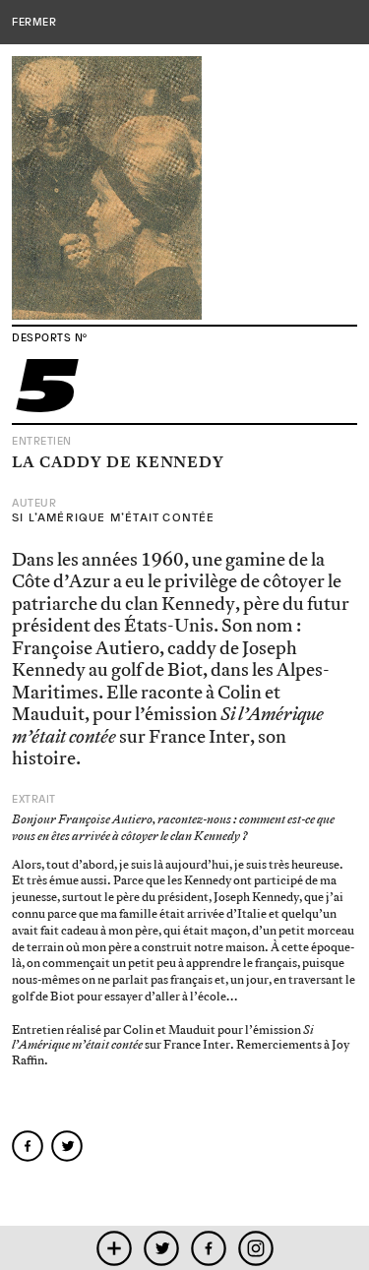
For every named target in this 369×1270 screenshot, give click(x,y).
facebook (208, 1248)
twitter (161, 1248)
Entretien (42, 441)
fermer (34, 22)
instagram (255, 1248)
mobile (114, 1248)
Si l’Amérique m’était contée (113, 517)
